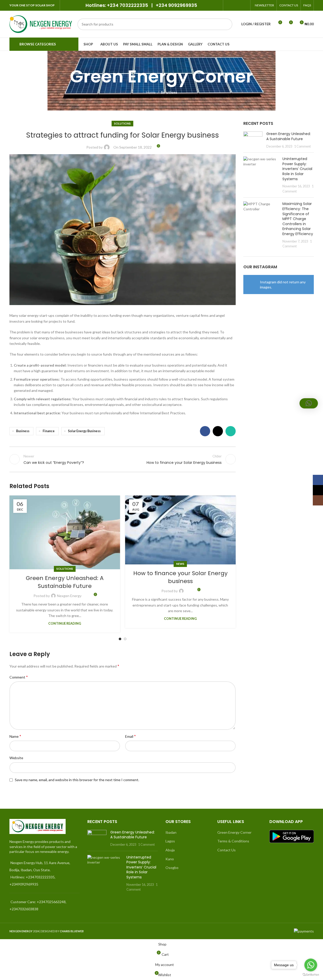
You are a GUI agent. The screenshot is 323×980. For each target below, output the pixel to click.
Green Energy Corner (234, 832)
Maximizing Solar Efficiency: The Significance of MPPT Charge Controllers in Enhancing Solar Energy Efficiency (297, 218)
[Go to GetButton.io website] (311, 974)
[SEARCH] (226, 24)
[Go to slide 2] (125, 639)
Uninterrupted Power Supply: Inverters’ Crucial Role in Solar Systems (297, 168)
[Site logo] (40, 23)
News (180, 563)
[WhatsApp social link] (244, 5)
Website (16, 758)
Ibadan (170, 832)
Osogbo (171, 867)
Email (130, 736)
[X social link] (238, 5)
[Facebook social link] (231, 5)
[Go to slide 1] (120, 639)
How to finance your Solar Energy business (180, 577)
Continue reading (64, 623)
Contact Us (226, 850)
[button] (309, 403)
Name (15, 736)
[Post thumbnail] (252, 140)
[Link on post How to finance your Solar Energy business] (180, 529)
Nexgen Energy (69, 596)
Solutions (169, 92)
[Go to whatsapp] (310, 965)
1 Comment (302, 146)
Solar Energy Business (84, 431)
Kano (169, 859)
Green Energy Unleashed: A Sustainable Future (65, 582)
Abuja (170, 850)
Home (150, 92)
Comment (18, 676)
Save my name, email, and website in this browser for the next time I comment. (77, 780)
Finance (49, 431)
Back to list (122, 459)
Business (22, 431)
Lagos (170, 841)
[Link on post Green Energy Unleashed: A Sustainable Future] (64, 532)
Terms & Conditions (233, 841)
